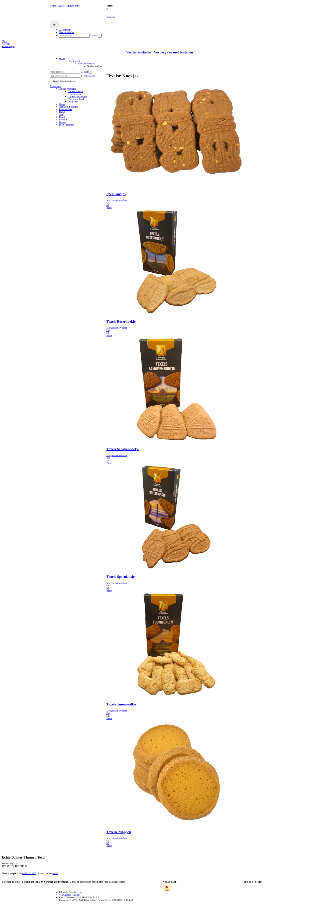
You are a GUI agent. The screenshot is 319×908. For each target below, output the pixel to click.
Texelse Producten (86, 63)
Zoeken (93, 35)
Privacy (76, 895)
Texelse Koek (74, 94)
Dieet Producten (66, 124)
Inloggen (110, 17)
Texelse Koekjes (75, 91)
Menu (4, 41)
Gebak (62, 104)
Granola (62, 122)
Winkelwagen (8, 46)
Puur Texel (73, 101)
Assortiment (74, 61)
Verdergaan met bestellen (173, 52)
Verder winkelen (138, 52)
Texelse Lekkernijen (77, 96)
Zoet (61, 114)
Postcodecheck (88, 75)
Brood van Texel (76, 99)
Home (62, 58)
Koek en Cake (65, 109)
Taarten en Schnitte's (68, 106)
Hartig (62, 112)
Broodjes (63, 119)
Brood (62, 117)
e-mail (55, 873)
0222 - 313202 (29, 873)
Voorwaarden (65, 895)
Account (6, 43)
